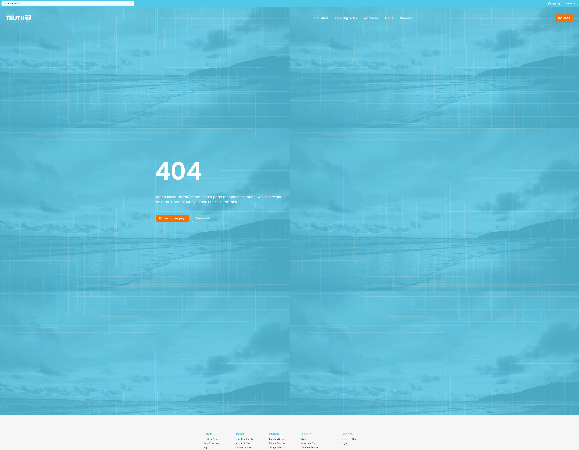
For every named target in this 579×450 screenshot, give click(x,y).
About (389, 18)
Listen (208, 434)
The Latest (321, 18)
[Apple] (559, 3)
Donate (347, 434)
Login (571, 3)
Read (240, 434)
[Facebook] (549, 3)
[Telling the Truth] (18, 18)
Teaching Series (346, 18)
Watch (274, 434)
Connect (406, 18)
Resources (371, 18)
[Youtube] (554, 3)
